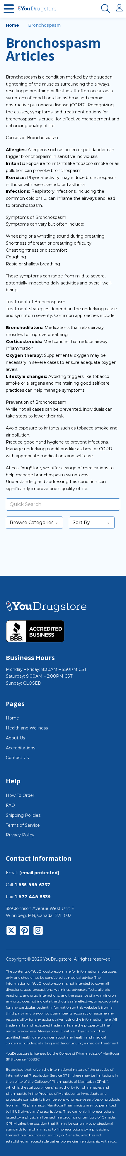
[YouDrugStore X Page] (11, 931)
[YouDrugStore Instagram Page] (38, 931)
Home (12, 25)
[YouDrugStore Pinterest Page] (24, 931)
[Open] (9, 9)
